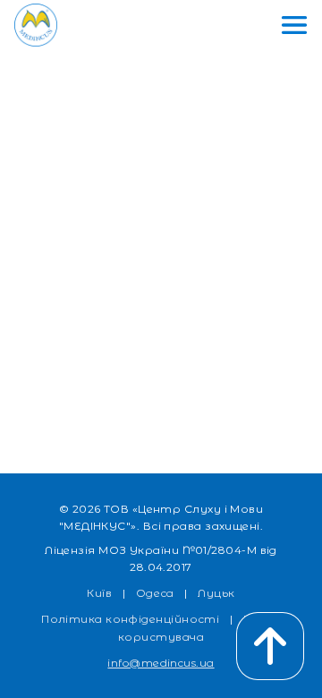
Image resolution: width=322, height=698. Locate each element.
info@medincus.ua (160, 662)
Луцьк (216, 593)
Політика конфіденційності (130, 619)
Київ (99, 593)
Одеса (155, 593)
